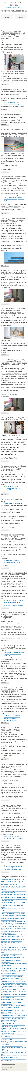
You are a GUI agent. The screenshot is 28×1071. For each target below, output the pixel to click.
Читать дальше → (4, 84)
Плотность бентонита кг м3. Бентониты (12, 1013)
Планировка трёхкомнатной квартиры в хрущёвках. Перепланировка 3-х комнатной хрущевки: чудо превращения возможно (12, 936)
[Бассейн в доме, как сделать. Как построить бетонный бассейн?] (14, 603)
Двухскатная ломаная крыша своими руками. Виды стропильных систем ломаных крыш (13, 648)
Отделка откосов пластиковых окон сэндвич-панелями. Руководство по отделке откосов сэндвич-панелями (14, 179)
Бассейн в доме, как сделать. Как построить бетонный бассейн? (14, 573)
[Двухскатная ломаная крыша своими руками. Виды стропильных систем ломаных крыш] (14, 654)
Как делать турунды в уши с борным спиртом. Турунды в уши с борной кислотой (13, 1025)
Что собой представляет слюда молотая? (12, 975)
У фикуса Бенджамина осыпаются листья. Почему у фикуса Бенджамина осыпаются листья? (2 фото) (13, 1052)
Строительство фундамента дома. (12, 500)
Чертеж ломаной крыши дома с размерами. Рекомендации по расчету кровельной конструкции (14, 615)
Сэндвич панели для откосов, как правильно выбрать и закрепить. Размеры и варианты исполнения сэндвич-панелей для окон (14, 362)
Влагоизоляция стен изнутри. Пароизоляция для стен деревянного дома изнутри (14, 1056)
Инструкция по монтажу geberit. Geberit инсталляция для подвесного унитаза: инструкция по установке (14, 766)
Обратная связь (4, 1069)
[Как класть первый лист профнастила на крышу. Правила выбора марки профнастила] (14, 757)
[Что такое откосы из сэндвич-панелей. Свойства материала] (14, 427)
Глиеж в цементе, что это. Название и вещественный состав (11, 1003)
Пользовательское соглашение (11, 1065)
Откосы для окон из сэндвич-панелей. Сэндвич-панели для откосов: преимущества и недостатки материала (13, 220)
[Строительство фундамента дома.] (14, 503)
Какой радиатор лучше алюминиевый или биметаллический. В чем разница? (12, 1019)
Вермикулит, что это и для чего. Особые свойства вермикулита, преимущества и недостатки (14, 967)
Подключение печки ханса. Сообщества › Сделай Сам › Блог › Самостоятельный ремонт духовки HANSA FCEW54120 (14, 1042)
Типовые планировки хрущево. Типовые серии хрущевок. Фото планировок (13, 891)
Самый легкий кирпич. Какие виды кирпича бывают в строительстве (12, 1011)
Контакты (3, 1065)
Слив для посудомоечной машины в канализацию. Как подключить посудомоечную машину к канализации (13, 33)
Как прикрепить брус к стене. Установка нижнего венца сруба (14, 90)
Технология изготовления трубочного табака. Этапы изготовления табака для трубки (13, 916)
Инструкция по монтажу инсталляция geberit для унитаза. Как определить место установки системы (13, 807)
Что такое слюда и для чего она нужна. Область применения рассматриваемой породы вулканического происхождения (13, 971)
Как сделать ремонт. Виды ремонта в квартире (14, 1028)
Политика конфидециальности (7, 1067)
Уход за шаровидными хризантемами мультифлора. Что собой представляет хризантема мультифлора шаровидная (14, 1031)
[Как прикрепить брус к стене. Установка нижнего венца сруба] (14, 103)
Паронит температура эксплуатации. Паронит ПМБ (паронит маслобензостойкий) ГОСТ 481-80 (13, 980)
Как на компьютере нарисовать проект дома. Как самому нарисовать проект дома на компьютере (14, 1016)
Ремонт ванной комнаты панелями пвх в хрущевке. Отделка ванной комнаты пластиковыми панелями (11, 848)
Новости (14, 7)
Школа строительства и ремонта (14, 3)
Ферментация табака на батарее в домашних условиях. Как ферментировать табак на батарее (13, 912)
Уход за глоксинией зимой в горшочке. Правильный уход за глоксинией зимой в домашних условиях (14, 1047)
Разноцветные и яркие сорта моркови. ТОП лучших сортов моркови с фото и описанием (12, 880)
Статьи (19, 7)
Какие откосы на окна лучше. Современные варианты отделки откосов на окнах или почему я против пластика (13, 537)
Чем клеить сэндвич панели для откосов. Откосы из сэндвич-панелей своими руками (14, 134)
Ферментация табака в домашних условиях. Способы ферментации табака (13, 919)
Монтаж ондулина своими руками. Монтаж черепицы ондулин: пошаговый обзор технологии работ (12, 690)
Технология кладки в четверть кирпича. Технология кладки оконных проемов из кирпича (13, 988)
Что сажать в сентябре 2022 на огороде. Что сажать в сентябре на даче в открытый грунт (13, 925)
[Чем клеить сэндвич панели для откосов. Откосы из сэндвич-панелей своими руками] (14, 144)
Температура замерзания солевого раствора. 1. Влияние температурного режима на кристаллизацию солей (14, 1007)
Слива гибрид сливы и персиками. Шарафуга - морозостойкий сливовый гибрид (13, 883)
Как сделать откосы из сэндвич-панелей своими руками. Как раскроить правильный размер (14, 272)
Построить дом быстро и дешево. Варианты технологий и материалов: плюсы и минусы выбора (14, 946)
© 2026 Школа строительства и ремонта (8, 1064)
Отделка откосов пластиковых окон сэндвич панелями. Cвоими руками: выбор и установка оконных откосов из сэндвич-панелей (13, 311)
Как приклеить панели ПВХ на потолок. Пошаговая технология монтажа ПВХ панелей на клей (13, 468)
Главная (8, 7)
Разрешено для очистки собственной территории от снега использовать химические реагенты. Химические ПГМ (14, 950)
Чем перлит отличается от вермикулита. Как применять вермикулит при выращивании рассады (14, 922)
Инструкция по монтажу (7, 16)
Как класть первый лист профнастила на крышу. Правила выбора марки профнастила (11, 730)
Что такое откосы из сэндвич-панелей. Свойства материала (13, 418)
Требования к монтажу (20, 16)
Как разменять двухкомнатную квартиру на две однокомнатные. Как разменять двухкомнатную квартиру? (13, 887)
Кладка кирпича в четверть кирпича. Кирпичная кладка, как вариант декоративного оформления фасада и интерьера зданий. (13, 996)
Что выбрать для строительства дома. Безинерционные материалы (11, 954)
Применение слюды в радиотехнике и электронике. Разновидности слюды (11, 977)
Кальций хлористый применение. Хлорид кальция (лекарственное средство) (12, 1000)
